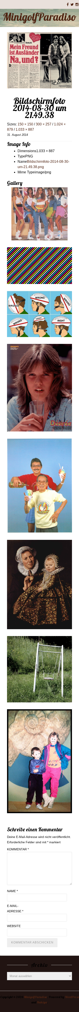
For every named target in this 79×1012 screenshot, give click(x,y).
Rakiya (42, 1002)
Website (14, 926)
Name (12, 891)
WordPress (72, 997)
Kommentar (18, 849)
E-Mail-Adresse (15, 908)
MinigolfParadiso (39, 16)
